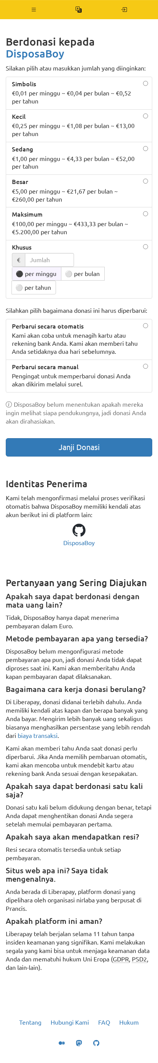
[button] (34, 9)
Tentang (30, 1022)
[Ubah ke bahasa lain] (79, 9)
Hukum (129, 1022)
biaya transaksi (38, 735)
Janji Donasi (79, 447)
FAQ (104, 1022)
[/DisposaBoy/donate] (124, 9)
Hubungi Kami (70, 1022)
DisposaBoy (35, 53)
